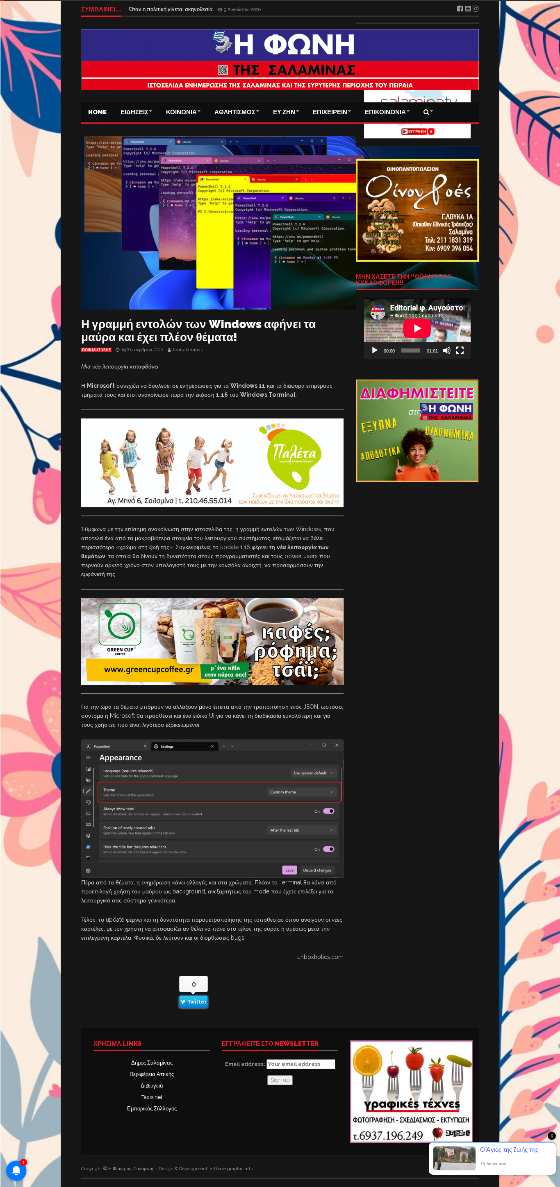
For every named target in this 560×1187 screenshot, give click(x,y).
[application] (417, 328)
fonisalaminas (188, 350)
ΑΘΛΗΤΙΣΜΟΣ (234, 112)
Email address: (245, 1064)
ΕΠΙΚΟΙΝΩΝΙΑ (385, 112)
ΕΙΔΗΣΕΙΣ (134, 112)
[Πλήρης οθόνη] (460, 350)
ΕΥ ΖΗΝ (284, 112)
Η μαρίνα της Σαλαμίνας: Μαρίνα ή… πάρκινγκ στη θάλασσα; (200, 9)
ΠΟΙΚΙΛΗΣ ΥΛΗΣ (96, 350)
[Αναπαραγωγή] (375, 350)
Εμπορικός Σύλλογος (152, 1109)
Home (97, 112)
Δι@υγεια (152, 1086)
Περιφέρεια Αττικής (152, 1074)
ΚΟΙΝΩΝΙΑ (181, 112)
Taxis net (151, 1097)
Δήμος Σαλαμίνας (152, 1063)
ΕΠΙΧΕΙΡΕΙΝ (330, 112)
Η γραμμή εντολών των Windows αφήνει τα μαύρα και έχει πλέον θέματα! (198, 330)
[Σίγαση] (447, 350)
